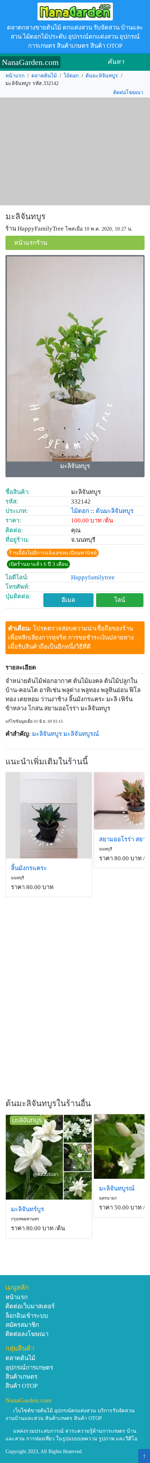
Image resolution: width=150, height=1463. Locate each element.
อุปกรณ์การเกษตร (29, 1367)
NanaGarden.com (30, 62)
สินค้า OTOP (21, 1385)
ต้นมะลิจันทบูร (102, 75)
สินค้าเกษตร (21, 1376)
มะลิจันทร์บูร (27, 1209)
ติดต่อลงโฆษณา (26, 1334)
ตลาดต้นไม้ (44, 75)
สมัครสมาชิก (22, 1324)
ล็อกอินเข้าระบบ (26, 1315)
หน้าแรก (14, 75)
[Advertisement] (75, 152)
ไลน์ (119, 600)
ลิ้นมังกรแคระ (29, 868)
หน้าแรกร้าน (30, 242)
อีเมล (68, 600)
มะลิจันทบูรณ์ (81, 733)
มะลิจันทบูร (25, 216)
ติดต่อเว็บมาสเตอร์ (30, 1306)
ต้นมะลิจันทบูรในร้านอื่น (48, 1103)
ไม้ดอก (71, 75)
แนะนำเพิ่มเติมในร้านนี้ (46, 761)
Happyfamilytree (93, 577)
